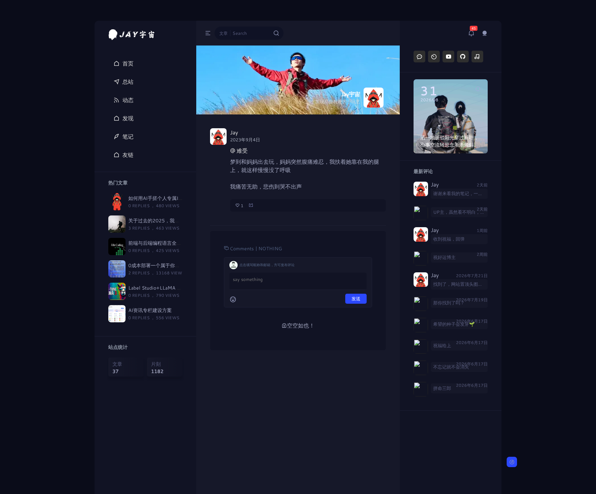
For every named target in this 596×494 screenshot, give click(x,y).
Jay (435, 185)
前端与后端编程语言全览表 (157, 243)
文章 (223, 33)
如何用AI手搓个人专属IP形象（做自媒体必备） (179, 198)
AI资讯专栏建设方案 (150, 310)
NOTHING (270, 248)
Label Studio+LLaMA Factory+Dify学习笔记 (177, 287)
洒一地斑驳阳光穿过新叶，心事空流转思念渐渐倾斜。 (449, 141)
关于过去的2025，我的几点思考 (163, 220)
